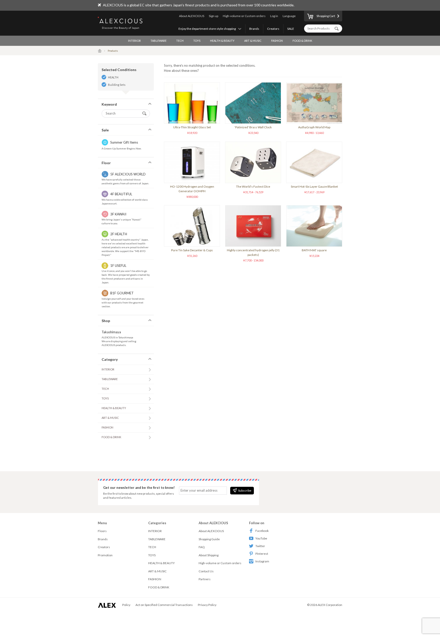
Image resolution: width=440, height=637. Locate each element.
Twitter (260, 546)
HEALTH (113, 77)
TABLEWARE (158, 40)
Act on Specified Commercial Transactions (164, 605)
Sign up (213, 16)
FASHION (277, 40)
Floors (102, 531)
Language (289, 16)
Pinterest (261, 554)
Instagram (262, 561)
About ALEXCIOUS (191, 16)
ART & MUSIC (253, 40)
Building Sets (117, 84)
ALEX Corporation (330, 605)
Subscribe (244, 490)
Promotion (105, 555)
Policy (126, 605)
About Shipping (208, 555)
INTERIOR (134, 40)
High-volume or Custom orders (244, 16)
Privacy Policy (207, 605)
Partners (205, 579)
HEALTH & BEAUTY (222, 40)
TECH (180, 40)
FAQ (202, 547)
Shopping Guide (209, 539)
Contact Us (206, 571)
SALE (290, 29)
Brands (254, 29)
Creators (273, 29)
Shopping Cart (326, 16)
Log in (274, 16)
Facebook (262, 531)
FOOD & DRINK (302, 40)
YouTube (261, 538)
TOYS (196, 40)
